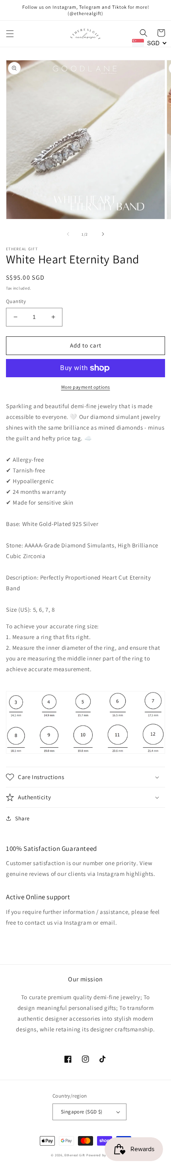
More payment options (85, 387)
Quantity (16, 301)
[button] (10, 33)
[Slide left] (68, 234)
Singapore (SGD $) (82, 1111)
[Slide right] (103, 234)
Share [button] (22, 818)
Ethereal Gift (74, 1155)
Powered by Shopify (103, 1155)
